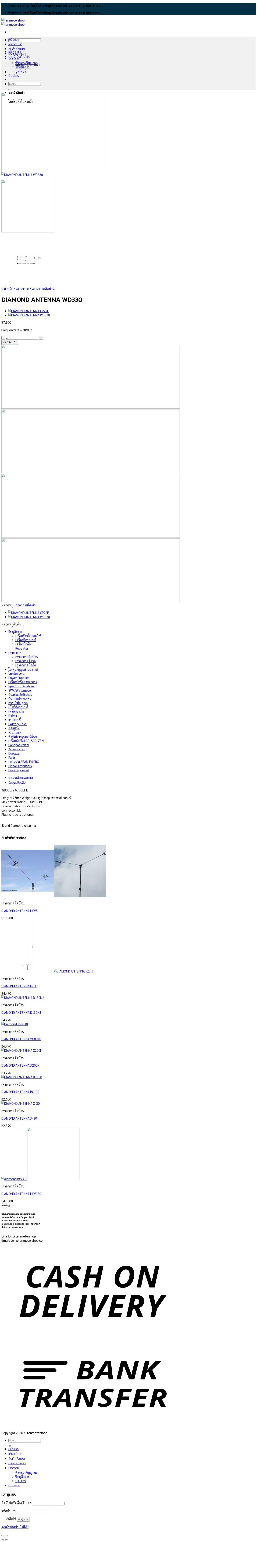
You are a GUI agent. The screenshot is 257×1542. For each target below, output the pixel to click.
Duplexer (14, 753)
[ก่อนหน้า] (2, 1539)
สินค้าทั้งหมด (16, 49)
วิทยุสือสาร (15, 631)
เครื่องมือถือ (23, 644)
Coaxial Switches (20, 694)
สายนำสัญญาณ (18, 703)
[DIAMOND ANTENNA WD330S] (29, 315)
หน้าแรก (13, 39)
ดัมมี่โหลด (15, 732)
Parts (12, 757)
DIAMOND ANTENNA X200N (20, 1065)
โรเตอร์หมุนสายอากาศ (23, 669)
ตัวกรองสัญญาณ (26, 63)
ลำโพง (12, 715)
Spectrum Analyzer (21, 686)
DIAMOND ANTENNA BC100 (20, 1092)
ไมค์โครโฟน (16, 673)
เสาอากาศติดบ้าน (43, 288)
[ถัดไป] (6, 1539)
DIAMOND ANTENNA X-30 (19, 1118)
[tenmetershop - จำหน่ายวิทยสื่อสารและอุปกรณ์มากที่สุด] (13, 22)
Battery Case (17, 724)
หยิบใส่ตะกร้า (9, 342)
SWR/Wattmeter (20, 690)
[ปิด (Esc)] (2, 1535)
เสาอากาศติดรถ (25, 661)
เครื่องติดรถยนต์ (25, 640)
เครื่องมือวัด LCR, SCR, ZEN (26, 740)
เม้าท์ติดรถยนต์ (18, 707)
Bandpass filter (18, 745)
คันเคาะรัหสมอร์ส (19, 698)
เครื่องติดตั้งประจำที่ (28, 636)
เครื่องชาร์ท (16, 711)
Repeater (21, 648)
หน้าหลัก (7, 288)
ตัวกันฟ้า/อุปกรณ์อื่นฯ (22, 736)
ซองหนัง (14, 728)
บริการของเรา (17, 53)
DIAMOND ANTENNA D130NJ (21, 1012)
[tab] (96, 777)
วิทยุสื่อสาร (22, 67)
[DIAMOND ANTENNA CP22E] (28, 311)
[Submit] (9, 89)
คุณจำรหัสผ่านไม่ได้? (14, 1527)
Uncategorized (18, 770)
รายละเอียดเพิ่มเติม (20, 777)
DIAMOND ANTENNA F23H (19, 986)
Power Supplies (18, 677)
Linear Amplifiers (20, 766)
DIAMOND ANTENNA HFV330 (21, 1193)
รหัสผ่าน (8, 1511)
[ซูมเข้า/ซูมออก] (6, 1535)
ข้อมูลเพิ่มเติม (17, 782)
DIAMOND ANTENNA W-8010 (21, 1039)
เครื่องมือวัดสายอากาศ (22, 682)
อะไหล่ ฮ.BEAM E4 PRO (23, 761)
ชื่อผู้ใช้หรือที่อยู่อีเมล (16, 1503)
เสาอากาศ (22, 288)
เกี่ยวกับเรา (15, 44)
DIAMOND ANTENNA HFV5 (19, 910)
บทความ (13, 58)
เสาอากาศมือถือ (25, 665)
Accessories (16, 749)
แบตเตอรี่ (14, 719)
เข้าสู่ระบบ (23, 1519)
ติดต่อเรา (14, 75)
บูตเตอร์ (20, 71)
